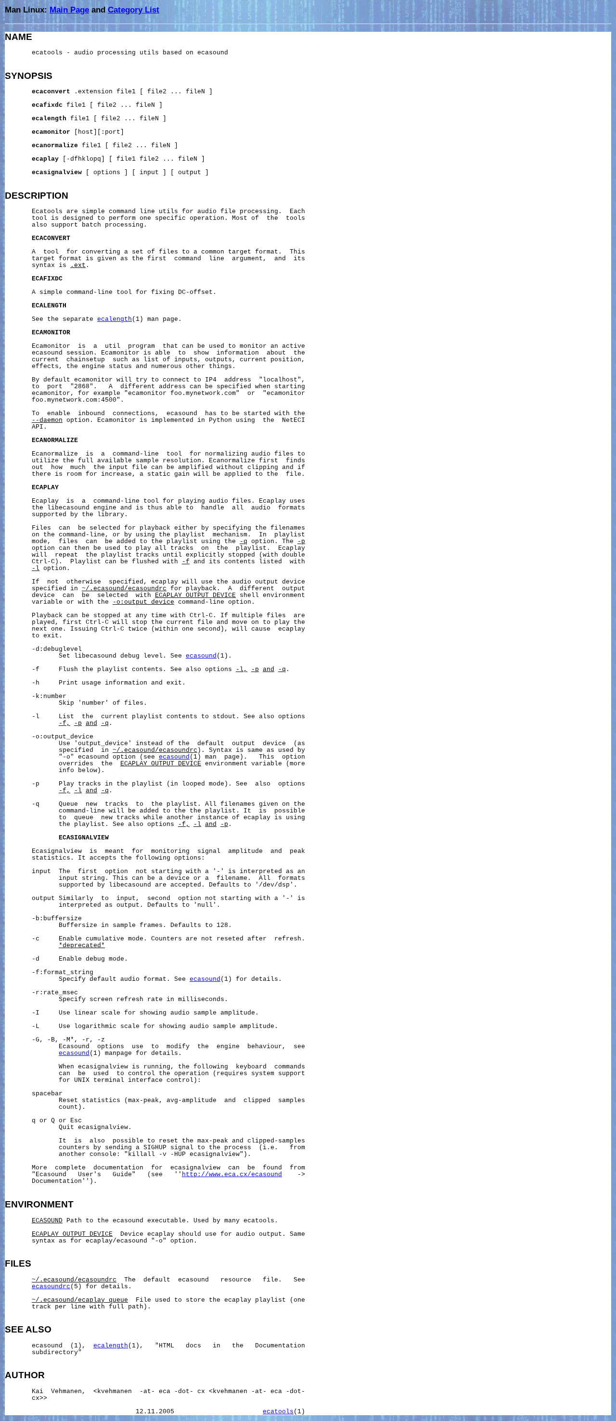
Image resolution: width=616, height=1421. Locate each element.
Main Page (69, 9)
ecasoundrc (51, 1286)
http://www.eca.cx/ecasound (232, 1174)
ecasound (201, 656)
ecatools (278, 1411)
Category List (133, 9)
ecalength (114, 319)
